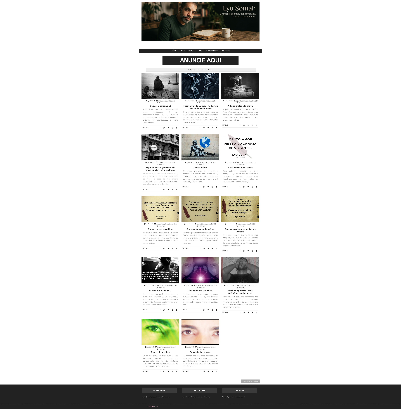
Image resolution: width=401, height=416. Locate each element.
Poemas (162, 103)
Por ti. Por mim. (160, 352)
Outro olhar (200, 167)
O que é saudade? (160, 106)
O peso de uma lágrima (200, 229)
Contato (226, 51)
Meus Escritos (187, 51)
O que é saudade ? (160, 290)
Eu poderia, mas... (200, 352)
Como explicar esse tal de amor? (240, 230)
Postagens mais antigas (250, 381)
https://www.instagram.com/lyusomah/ (156, 397)
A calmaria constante (240, 167)
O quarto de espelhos (160, 229)
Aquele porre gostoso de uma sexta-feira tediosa (160, 168)
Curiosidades (212, 51)
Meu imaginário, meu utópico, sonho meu (240, 291)
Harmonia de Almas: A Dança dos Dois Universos (200, 107)
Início (173, 51)
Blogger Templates (175, 406)
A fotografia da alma (240, 106)
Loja (200, 51)
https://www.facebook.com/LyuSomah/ (196, 397)
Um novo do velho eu (200, 290)
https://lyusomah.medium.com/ (233, 397)
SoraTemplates (153, 406)
